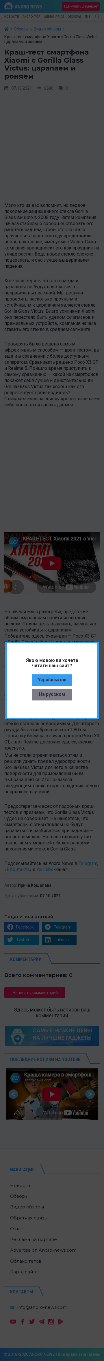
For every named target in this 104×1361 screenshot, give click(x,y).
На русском (52, 694)
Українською (52, 679)
